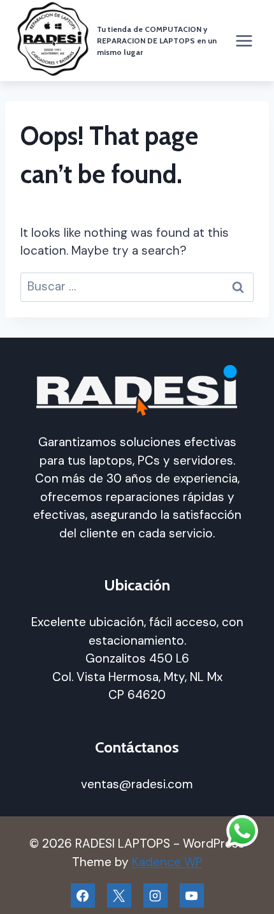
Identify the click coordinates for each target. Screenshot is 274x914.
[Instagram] (155, 895)
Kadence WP (167, 862)
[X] (119, 895)
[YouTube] (192, 895)
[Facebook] (83, 895)
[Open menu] (244, 40)
